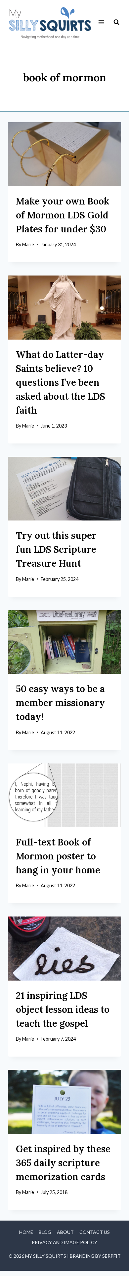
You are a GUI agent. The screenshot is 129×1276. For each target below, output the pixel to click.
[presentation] (64, 154)
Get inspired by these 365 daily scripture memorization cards (63, 1163)
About (65, 1232)
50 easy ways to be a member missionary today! (60, 703)
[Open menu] (101, 22)
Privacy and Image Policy (64, 1242)
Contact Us (94, 1232)
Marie (28, 244)
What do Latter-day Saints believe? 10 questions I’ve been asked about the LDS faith (60, 382)
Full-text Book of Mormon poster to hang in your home (58, 856)
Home (26, 1232)
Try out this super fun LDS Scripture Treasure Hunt (56, 549)
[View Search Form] (116, 22)
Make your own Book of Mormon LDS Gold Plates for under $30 (62, 215)
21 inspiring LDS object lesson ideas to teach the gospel (62, 1009)
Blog (45, 1232)
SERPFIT (111, 1256)
